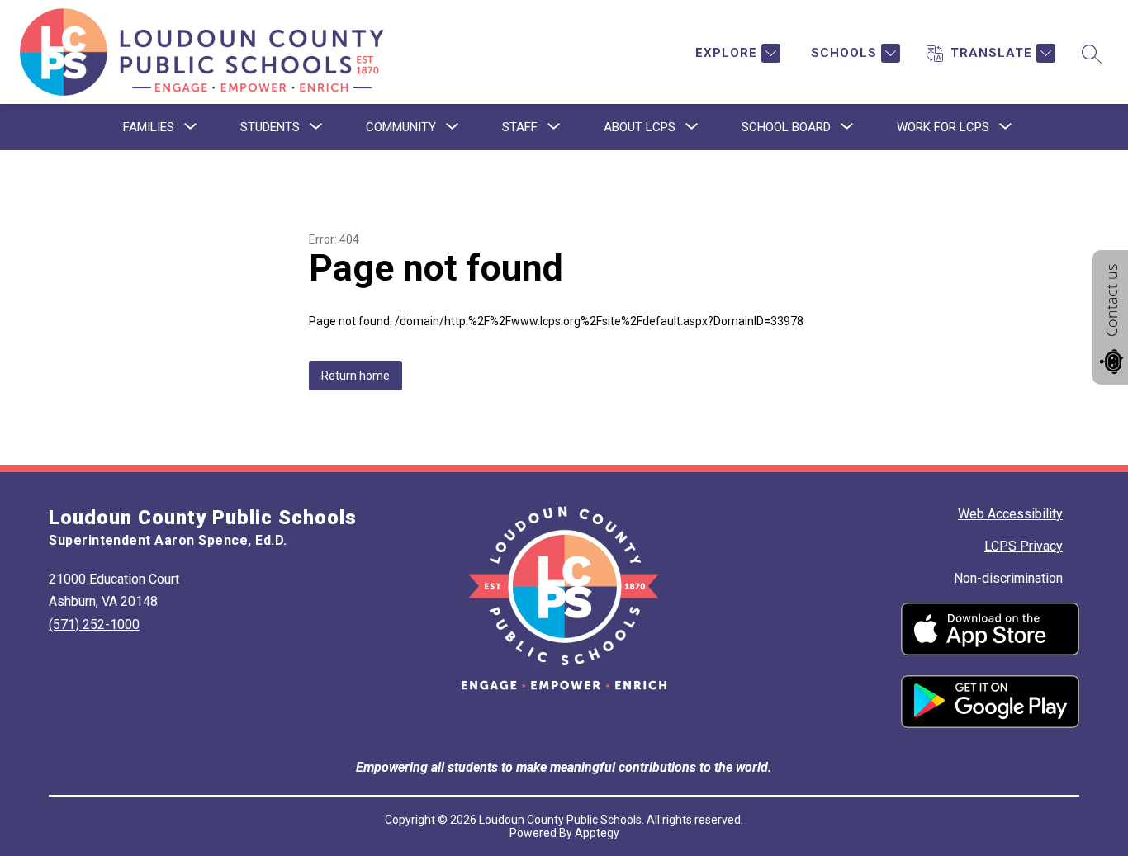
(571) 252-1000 (94, 624)
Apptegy (597, 832)
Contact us (1111, 300)
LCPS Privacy (1023, 546)
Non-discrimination (1008, 578)
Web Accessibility (1010, 514)
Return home (355, 375)
